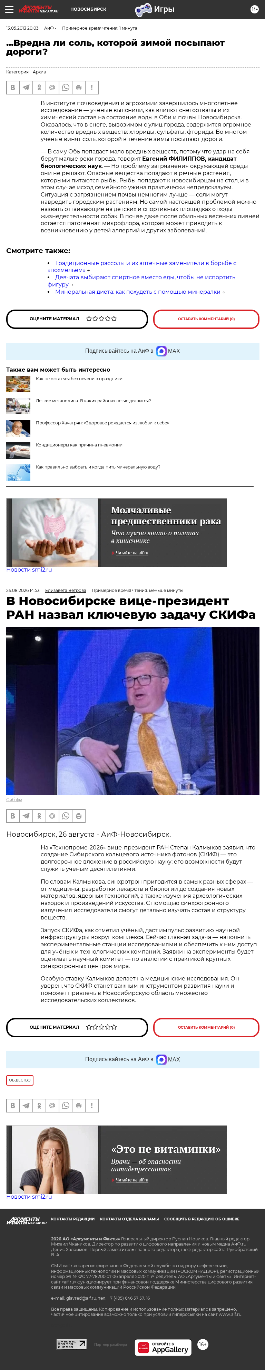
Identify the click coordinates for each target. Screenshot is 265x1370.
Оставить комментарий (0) (206, 319)
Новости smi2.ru (29, 569)
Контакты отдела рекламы (129, 1219)
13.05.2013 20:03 (22, 28)
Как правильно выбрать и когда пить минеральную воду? (98, 467)
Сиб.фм (14, 799)
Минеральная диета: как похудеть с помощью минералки (137, 292)
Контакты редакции (73, 1219)
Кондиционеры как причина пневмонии (79, 444)
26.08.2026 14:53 (23, 590)
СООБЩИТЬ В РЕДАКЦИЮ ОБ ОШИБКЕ (201, 1219)
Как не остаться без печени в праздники (79, 378)
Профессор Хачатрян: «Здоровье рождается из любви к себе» (102, 422)
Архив (39, 71)
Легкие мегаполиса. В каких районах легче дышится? (93, 400)
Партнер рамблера (110, 1344)
